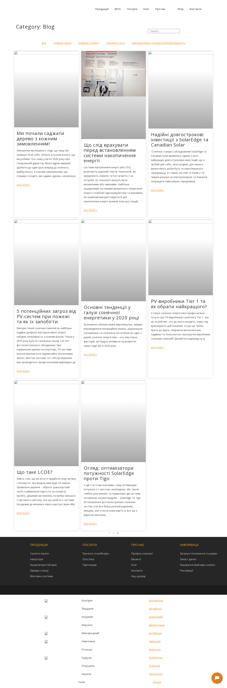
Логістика (88, 559)
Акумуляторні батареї (43, 565)
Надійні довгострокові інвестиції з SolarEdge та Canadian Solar (179, 139)
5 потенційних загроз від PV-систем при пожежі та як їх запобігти (46, 316)
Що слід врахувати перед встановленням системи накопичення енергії (110, 153)
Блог (134, 565)
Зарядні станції (39, 570)
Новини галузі (62, 43)
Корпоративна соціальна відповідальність (159, 43)
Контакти (137, 570)
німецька (154, 641)
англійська (155, 608)
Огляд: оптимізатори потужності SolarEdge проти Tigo (109, 473)
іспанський (155, 616)
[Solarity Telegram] (105, 589)
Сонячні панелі (39, 553)
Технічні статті (115, 43)
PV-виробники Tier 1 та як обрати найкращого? (179, 303)
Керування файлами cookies (197, 565)
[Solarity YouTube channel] (122, 589)
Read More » (23, 185)
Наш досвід (138, 576)
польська (154, 649)
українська (155, 674)
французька (156, 625)
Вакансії (136, 559)
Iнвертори (36, 559)
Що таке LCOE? (34, 472)
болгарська (156, 600)
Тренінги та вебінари (95, 553)
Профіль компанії (142, 553)
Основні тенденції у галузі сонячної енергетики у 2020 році (111, 312)
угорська (154, 665)
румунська (155, 657)
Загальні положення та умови (198, 553)
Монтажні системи (41, 576)
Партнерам (89, 565)
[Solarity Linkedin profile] (117, 589)
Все (44, 43)
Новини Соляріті (88, 43)
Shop (181, 9)
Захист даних (188, 559)
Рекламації (186, 570)
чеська (157, 682)
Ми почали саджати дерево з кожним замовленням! (40, 138)
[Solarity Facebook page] (111, 589)
